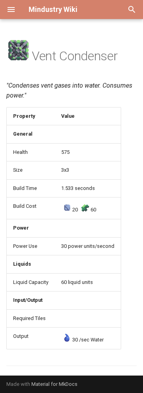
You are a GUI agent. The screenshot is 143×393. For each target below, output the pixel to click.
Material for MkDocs (54, 384)
